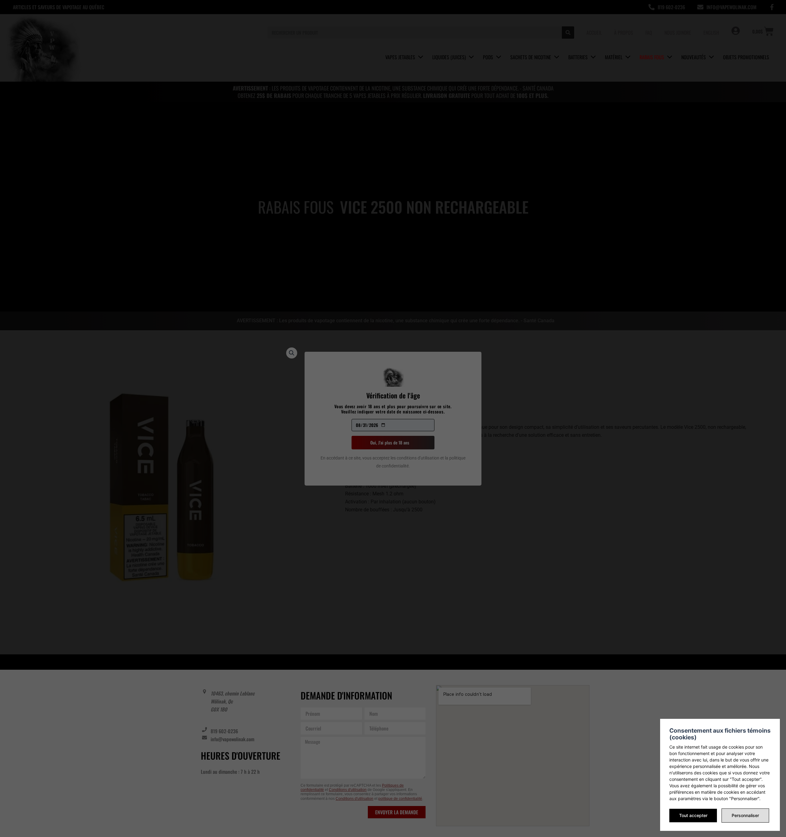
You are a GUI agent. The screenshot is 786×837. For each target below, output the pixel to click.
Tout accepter (693, 815)
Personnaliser (745, 815)
